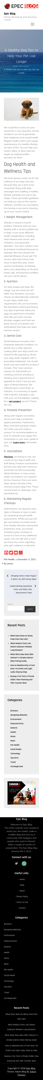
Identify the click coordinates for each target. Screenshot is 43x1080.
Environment (15, 719)
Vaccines (8, 456)
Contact (22, 908)
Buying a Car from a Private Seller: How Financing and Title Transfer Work (22, 679)
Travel (13, 762)
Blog (22, 885)
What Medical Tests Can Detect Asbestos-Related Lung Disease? (21, 646)
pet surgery (15, 401)
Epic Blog (9, 14)
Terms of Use (22, 902)
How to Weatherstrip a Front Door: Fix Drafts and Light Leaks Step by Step (22, 668)
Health (13, 732)
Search (10, 604)
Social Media (15, 749)
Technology (15, 753)
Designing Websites (18, 715)
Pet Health (9, 559)
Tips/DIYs (14, 757)
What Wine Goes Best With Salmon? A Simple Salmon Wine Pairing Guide (21, 657)
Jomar (10, 563)
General (13, 727)
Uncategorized (16, 766)
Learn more (19, 442)
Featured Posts (17, 723)
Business (14, 710)
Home (12, 736)
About (22, 890)
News (12, 740)
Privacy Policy (22, 896)
